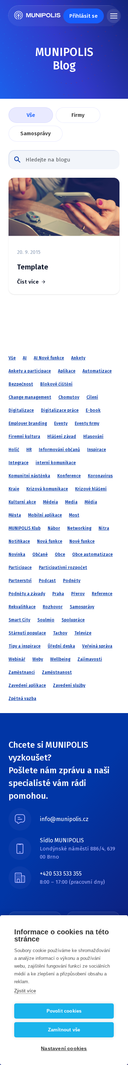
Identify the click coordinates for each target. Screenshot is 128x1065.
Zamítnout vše (64, 1029)
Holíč (14, 449)
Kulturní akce (22, 502)
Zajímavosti (90, 659)
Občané (40, 554)
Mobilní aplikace (45, 515)
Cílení (92, 397)
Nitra (103, 528)
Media (71, 502)
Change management (30, 397)
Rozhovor (53, 606)
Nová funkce (49, 541)
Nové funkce (82, 541)
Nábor (54, 528)
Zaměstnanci (22, 672)
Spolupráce (73, 619)
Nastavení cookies (64, 1048)
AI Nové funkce (49, 357)
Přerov (78, 593)
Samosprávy (35, 133)
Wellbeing (60, 659)
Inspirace (96, 449)
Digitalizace (21, 410)
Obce (60, 554)
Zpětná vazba (22, 698)
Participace (20, 567)
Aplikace (66, 371)
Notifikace (19, 541)
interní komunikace (56, 462)
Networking (79, 528)
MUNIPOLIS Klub (25, 528)
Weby (37, 659)
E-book (93, 410)
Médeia (50, 502)
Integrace (18, 462)
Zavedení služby (69, 685)
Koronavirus (100, 475)
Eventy (61, 423)
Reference (102, 593)
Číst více (28, 282)
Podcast (47, 580)
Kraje (14, 488)
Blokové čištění (56, 384)
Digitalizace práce (60, 410)
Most (74, 515)
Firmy (78, 115)
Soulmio (45, 619)
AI (25, 357)
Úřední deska (61, 646)
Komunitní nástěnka (29, 475)
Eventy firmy (87, 423)
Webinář (17, 659)
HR (29, 449)
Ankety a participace (30, 371)
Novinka (17, 554)
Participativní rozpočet (63, 567)
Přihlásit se (83, 16)
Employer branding (28, 423)
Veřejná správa (97, 646)
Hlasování (93, 436)
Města (15, 515)
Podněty (71, 580)
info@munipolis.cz (64, 819)
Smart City (19, 619)
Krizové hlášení (91, 488)
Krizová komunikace (47, 488)
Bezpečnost (21, 384)
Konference (69, 475)
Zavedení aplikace (27, 685)
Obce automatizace (92, 554)
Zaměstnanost (57, 672)
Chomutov (68, 397)
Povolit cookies (64, 1011)
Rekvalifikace (22, 606)
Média (91, 502)
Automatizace (97, 371)
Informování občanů (59, 449)
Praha (58, 593)
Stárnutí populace (27, 633)
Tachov (60, 633)
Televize (82, 633)
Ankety (78, 357)
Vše (31, 115)
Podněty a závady (27, 593)
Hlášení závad (61, 436)
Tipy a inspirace (25, 646)
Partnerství (20, 580)
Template (32, 267)
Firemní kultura (24, 436)
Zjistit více (25, 990)
